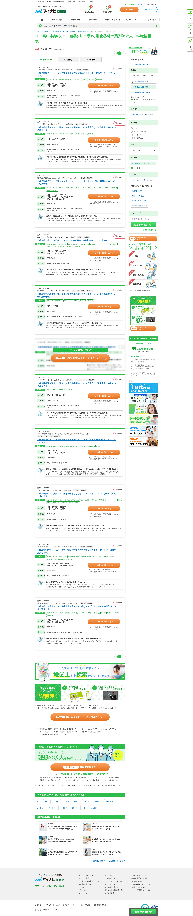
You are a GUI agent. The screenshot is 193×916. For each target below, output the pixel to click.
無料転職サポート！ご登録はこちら (79, 717)
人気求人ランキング (111, 884)
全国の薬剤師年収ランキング (140, 884)
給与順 (92, 60)
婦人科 (74, 808)
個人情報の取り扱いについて (88, 884)
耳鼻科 (66, 802)
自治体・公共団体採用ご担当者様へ (90, 881)
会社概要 (38, 905)
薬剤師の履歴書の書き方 (139, 878)
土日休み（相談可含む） (139, 201)
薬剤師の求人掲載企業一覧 (114, 890)
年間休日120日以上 (138, 196)
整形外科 (97, 802)
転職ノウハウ (94, 20)
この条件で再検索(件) (143, 912)
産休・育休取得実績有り (139, 205)
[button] (119, 69)
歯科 (84, 808)
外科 (47, 802)
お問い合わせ (83, 890)
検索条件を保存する (149, 230)
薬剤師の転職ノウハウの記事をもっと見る (109, 861)
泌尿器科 (94, 808)
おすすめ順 (47, 60)
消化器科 (52, 808)
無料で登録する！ (81, 767)
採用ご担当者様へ (130, 4)
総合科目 (40, 808)
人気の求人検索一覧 (111, 887)
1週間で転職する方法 (138, 887)
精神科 (76, 802)
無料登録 (129, 9)
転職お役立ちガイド (113, 20)
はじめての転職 (136, 881)
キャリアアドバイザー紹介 (114, 881)
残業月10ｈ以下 (137, 191)
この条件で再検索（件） (143, 225)
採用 (74, 905)
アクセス (48, 905)
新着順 (69, 60)
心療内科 (109, 802)
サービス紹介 (57, 20)
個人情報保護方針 (100, 905)
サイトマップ (83, 893)
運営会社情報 (109, 893)
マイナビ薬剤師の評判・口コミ (141, 890)
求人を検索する (150, 20)
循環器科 (63, 808)
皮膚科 (56, 802)
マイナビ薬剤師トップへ (87, 875)
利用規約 (81, 887)
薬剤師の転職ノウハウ (138, 875)
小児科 (86, 802)
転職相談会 (75, 20)
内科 (38, 802)
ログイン (148, 9)
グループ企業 (85, 905)
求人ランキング (131, 20)
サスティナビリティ (62, 905)
